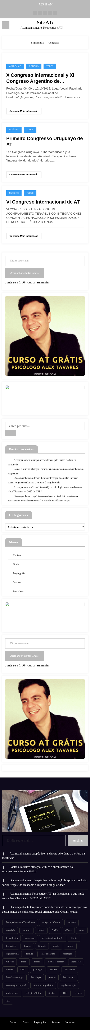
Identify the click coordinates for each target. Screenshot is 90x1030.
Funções (10, 962)
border (41, 930)
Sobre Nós (18, 591)
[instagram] (55, 13)
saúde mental (12, 993)
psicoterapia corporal (16, 985)
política (53, 970)
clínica (68, 930)
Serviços (17, 582)
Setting (52, 993)
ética (8, 1001)
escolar (70, 946)
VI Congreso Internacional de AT (43, 202)
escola (56, 946)
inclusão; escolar (56, 962)
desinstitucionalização (52, 938)
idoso (23, 962)
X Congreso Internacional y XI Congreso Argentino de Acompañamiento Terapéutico (40, 79)
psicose (52, 977)
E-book (42, 946)
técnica (78, 993)
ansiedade (10, 930)
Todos (49, 66)
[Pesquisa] (77, 26)
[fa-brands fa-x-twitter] (50, 13)
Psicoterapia (69, 977)
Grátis (16, 564)
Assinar (78, 840)
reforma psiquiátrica (43, 985)
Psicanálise (70, 970)
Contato (17, 555)
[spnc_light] (84, 26)
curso (81, 930)
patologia (37, 970)
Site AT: (45, 22)
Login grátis (19, 573)
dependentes (12, 938)
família (29, 954)
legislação (76, 962)
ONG (23, 970)
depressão (30, 938)
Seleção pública (33, 993)
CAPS (55, 930)
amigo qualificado (51, 922)
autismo (26, 930)
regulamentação (68, 985)
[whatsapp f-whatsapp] (35, 13)
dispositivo (11, 946)
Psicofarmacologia (14, 977)
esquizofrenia (12, 954)
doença (27, 946)
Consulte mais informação (23, 111)
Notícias (34, 66)
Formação (67, 954)
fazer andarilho (48, 954)
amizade (72, 922)
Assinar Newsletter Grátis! (24, 272)
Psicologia (36, 977)
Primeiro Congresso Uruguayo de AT (44, 141)
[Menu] (5, 25)
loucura (9, 970)
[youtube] (40, 13)
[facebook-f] (45, 13)
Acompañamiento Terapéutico (20, 922)
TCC (65, 993)
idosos (37, 962)
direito (74, 938)
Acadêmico (15, 66)
